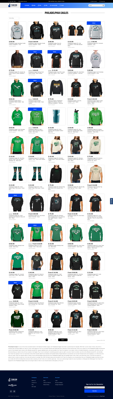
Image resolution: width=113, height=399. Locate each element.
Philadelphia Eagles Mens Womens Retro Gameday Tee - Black (56, 303)
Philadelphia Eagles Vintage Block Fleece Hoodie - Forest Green (16, 332)
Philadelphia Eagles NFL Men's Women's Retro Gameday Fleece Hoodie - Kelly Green (35, 130)
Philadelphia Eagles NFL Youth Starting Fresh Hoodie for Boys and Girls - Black (17, 217)
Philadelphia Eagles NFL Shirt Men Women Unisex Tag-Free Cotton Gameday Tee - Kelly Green (16, 159)
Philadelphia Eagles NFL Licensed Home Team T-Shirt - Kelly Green (16, 275)
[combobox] (96, 5)
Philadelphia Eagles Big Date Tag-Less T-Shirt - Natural (94, 187)
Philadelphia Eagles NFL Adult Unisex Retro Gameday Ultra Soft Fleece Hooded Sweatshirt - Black (95, 304)
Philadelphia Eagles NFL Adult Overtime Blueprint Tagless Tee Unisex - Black (55, 275)
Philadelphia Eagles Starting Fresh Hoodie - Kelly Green (16, 246)
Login (56, 380)
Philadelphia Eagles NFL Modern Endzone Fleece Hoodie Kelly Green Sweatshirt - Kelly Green (95, 130)
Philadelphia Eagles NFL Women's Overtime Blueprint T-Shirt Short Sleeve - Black (36, 275)
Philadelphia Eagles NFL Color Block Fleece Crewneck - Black (36, 216)
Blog (44, 380)
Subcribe (94, 390)
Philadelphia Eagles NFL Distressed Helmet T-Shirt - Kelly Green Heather (36, 159)
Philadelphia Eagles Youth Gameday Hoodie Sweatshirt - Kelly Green (17, 130)
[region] (56, 1)
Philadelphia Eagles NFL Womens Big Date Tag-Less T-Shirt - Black (76, 187)
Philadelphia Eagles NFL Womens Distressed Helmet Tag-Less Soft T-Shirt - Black (76, 159)
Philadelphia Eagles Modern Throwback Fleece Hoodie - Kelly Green (16, 102)
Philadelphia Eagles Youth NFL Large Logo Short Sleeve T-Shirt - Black (56, 72)
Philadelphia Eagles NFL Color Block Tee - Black (76, 216)
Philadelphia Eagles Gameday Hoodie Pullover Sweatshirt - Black (36, 44)
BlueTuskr (102, 396)
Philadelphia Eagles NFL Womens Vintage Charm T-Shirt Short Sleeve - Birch (56, 159)
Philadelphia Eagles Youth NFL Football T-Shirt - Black (74, 101)
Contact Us (34, 382)
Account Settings (59, 382)
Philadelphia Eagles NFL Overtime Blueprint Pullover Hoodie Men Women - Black (75, 275)
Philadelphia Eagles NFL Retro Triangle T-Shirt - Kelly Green (35, 246)
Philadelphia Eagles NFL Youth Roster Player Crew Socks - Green (36, 187)
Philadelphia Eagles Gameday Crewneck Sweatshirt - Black (74, 303)
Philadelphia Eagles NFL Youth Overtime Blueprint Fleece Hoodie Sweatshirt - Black (16, 304)
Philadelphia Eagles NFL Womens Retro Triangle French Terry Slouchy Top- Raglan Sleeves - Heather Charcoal (56, 217)
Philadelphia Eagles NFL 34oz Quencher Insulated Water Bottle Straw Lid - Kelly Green (75, 130)
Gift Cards (34, 386)
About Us (34, 380)
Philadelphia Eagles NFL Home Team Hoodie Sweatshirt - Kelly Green (76, 246)
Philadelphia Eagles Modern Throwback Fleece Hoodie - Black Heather (36, 102)
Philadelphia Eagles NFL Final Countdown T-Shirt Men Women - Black (75, 44)
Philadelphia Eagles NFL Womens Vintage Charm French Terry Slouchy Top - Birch (94, 159)
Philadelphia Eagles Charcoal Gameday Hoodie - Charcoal (54, 44)
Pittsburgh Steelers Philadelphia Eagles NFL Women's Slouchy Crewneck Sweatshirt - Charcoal (55, 102)
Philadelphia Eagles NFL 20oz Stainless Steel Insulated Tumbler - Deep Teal (56, 130)
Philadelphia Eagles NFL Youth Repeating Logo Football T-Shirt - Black (35, 333)
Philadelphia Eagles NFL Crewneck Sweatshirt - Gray (95, 44)
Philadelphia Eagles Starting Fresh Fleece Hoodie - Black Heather (36, 72)
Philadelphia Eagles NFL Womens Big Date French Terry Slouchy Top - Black (56, 188)
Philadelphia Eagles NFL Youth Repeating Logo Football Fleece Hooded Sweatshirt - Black (55, 333)
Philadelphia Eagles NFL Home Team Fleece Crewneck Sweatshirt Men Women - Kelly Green (95, 247)
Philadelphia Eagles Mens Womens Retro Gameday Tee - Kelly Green (36, 303)
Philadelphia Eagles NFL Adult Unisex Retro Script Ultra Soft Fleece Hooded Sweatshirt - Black (95, 333)
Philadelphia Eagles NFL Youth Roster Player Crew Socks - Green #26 (16, 188)
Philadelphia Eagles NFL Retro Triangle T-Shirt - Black (74, 332)
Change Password (59, 384)
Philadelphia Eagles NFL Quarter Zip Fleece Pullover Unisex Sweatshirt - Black (17, 73)
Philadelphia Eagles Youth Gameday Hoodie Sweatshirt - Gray (95, 72)
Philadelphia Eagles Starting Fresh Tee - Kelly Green (55, 246)
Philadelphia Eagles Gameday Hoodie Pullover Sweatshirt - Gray (17, 44)
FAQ (32, 384)
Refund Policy (46, 384)
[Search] (103, 5)
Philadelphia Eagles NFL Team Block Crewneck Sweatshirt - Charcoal (76, 72)
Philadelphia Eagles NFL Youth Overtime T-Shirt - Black (94, 275)
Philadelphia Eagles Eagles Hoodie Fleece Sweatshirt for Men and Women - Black (95, 102)
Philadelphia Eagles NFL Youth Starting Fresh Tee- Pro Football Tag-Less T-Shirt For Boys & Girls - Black (95, 217)
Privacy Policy (52, 396)
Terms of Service (47, 382)
